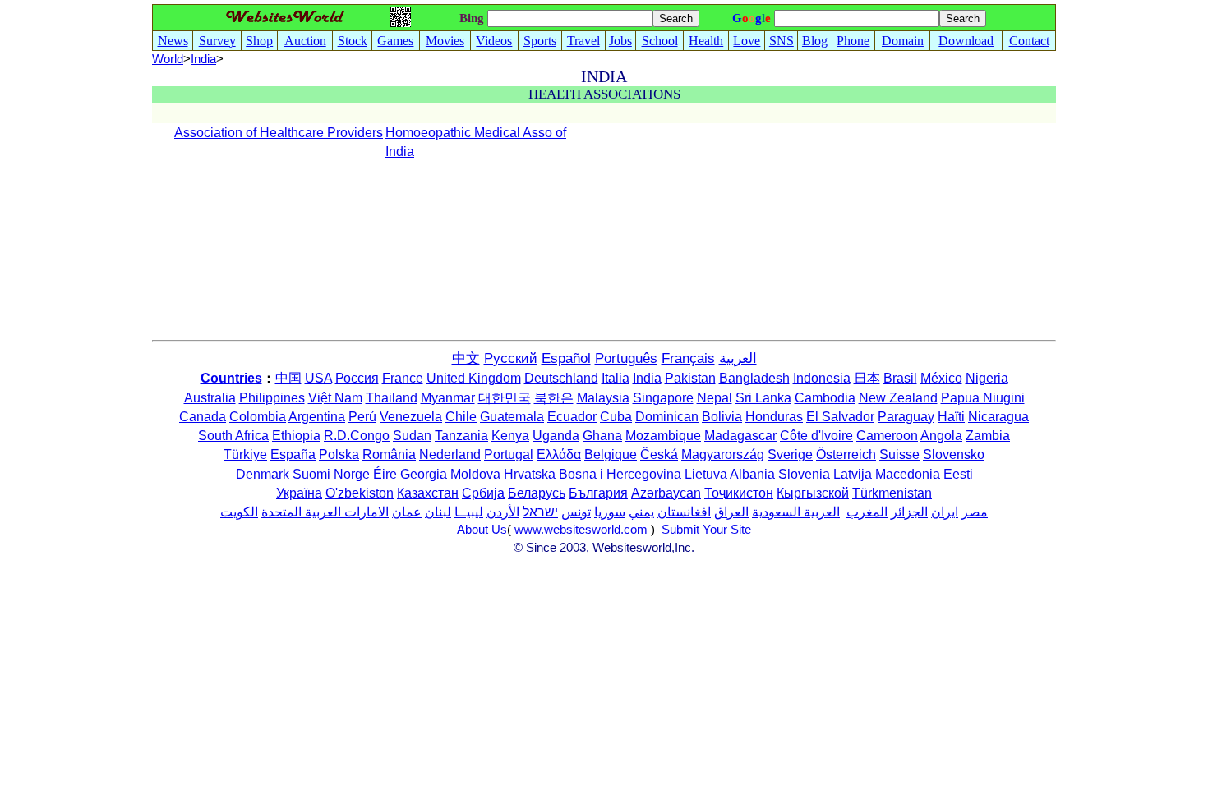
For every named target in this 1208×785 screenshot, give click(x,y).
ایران (944, 512)
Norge (352, 474)
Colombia (257, 417)
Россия (357, 378)
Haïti (951, 417)
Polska (339, 454)
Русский (510, 358)
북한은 (554, 398)
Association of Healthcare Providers (278, 133)
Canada (202, 417)
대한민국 (504, 398)
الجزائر (909, 512)
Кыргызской (813, 493)
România (389, 454)
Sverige (790, 454)
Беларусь (536, 493)
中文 (466, 358)
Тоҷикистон (738, 493)
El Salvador (840, 417)
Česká (659, 454)
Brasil (900, 378)
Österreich (846, 454)
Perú (362, 417)
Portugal (508, 454)
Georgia (423, 474)
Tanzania (461, 436)
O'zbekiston (359, 493)
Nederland (450, 454)
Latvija (852, 474)
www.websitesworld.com (581, 529)
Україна (299, 493)
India (647, 378)
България (598, 493)
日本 (867, 378)
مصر (974, 512)
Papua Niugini (983, 398)
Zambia (988, 436)
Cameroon (887, 436)
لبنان (438, 512)
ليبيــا (468, 512)
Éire (385, 474)
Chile (461, 417)
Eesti (958, 474)
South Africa (233, 436)
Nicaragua (998, 417)
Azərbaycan (666, 493)
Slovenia (804, 474)
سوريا (609, 512)
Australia (210, 398)
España (293, 454)
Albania (752, 474)
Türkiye (245, 454)
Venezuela (411, 417)
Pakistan (690, 378)
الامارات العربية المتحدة (325, 512)
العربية (738, 358)
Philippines (272, 398)
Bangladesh (754, 378)
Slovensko (953, 454)
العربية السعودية (796, 512)
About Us (482, 529)
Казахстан (428, 493)
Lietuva (706, 474)
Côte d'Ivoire (816, 436)
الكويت (239, 512)
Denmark (262, 474)
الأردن (502, 512)
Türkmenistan (892, 493)
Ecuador (572, 417)
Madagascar (740, 436)
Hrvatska (530, 474)
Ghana (602, 436)
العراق (731, 512)
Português (626, 358)
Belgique (610, 454)
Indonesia (822, 378)
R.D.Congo (357, 436)
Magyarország (722, 454)
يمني (641, 512)
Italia (615, 378)
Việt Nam (335, 398)
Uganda (556, 436)
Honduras (774, 417)
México (941, 378)
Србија (483, 493)
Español (566, 358)
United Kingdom (473, 378)
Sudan (412, 436)
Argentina (316, 417)
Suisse (899, 454)
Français (688, 358)
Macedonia (907, 474)
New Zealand (898, 398)
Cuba (616, 417)
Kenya (510, 436)
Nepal (714, 398)
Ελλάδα (559, 454)
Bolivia (722, 417)
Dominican (667, 417)
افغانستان (684, 512)
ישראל (540, 512)
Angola (941, 436)
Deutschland (561, 378)
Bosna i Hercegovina (620, 474)
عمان (407, 512)
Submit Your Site (706, 529)
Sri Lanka (763, 398)
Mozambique (663, 436)
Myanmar (448, 398)
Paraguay (906, 417)
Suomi (311, 474)
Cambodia (825, 398)
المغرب (867, 512)
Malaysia (603, 398)
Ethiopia (296, 436)
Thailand (391, 398)
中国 (288, 378)
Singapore (663, 398)
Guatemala (512, 417)
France (402, 378)
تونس (576, 512)
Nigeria (987, 378)
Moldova (475, 474)
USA (318, 378)
